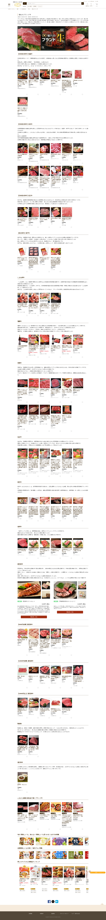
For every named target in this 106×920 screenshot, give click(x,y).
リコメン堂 (64, 92)
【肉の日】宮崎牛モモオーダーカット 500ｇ (33, 390)
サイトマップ (85, 1)
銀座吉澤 (41, 84)
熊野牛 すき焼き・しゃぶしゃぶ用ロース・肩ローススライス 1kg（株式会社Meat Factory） (23, 816)
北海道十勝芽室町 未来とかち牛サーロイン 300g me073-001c (78, 816)
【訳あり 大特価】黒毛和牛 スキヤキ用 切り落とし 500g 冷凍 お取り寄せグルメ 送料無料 (56, 641)
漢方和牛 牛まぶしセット (22, 785)
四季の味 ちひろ (31, 714)
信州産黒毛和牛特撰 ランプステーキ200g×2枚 (67, 709)
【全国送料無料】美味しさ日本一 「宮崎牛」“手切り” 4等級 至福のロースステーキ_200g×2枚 (45, 417)
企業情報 (30, 913)
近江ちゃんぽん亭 (20, 225)
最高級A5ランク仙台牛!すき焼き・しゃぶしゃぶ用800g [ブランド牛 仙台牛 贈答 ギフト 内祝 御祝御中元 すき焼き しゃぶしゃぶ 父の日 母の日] (45, 463)
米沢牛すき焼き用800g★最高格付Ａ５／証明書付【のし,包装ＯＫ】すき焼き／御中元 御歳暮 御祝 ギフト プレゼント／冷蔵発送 (33, 180)
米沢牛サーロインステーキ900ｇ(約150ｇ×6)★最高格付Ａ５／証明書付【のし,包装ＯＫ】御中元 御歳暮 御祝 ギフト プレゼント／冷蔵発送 (44, 180)
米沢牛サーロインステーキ (22, 177)
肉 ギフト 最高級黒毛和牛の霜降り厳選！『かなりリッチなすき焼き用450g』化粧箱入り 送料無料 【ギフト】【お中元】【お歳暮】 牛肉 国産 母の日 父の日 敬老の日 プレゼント (45, 644)
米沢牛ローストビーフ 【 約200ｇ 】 (66, 155)
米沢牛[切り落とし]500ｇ (56, 154)
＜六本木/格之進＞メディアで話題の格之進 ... (80, 879)
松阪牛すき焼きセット (44, 80)
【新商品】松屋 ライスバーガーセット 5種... (57, 879)
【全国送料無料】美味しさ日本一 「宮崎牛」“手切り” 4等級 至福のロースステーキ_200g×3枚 (34, 417)
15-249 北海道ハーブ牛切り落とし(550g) (56, 815)
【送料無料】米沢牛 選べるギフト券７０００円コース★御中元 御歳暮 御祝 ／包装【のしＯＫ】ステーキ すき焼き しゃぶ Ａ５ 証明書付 (56, 180)
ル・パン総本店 (20, 265)
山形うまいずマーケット (55, 158)
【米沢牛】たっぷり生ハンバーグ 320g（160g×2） (33, 155)
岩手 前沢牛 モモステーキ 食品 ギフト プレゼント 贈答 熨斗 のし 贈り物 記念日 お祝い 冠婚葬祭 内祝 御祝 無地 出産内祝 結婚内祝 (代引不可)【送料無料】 (56, 510)
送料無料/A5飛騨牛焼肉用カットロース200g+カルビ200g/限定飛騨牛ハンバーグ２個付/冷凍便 (34, 347)
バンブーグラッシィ (43, 556)
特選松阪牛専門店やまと (22, 88)
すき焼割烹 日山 (20, 680)
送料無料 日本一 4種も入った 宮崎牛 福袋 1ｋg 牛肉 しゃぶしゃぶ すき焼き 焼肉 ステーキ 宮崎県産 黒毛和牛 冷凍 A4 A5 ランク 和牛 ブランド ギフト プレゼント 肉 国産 (56, 419)
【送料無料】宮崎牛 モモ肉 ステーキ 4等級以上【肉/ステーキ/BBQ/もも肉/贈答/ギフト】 (56, 391)
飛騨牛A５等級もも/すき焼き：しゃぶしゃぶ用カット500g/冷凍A (78, 347)
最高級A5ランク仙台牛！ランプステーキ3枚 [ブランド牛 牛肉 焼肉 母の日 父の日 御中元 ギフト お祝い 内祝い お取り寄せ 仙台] (78, 463)
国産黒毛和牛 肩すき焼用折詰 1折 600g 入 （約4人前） (45, 677)
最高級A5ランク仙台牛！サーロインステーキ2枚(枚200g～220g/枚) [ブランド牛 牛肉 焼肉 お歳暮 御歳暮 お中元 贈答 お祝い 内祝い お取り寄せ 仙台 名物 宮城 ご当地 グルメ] (22, 464)
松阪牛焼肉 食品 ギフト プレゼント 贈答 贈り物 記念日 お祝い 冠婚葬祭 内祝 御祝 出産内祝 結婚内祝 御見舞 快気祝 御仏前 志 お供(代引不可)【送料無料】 (67, 84)
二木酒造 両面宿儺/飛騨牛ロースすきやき (22, 346)
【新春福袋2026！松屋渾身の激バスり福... (24, 879)
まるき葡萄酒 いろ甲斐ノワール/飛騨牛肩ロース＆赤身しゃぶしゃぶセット (56, 347)
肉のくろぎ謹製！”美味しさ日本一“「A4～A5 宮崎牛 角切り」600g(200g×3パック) (67, 391)
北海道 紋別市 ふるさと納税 (44, 819)
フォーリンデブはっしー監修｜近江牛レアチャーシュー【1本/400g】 (22, 219)
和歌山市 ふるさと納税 (32, 820)
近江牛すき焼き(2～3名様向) (56, 219)
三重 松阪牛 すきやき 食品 (77, 81)
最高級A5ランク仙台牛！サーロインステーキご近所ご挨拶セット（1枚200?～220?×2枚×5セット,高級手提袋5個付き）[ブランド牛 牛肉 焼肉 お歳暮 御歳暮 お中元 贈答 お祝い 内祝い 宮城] (56, 464)
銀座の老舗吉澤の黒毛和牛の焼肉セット (66, 677)
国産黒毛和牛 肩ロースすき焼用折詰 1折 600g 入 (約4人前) (22, 710)
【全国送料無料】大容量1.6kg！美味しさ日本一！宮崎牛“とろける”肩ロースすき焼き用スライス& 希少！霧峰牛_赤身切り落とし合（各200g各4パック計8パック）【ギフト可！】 (23, 420)
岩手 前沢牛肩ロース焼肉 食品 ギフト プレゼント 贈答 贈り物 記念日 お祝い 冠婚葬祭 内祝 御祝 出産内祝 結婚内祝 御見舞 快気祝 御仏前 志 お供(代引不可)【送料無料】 (67, 510)
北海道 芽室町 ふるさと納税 (77, 820)
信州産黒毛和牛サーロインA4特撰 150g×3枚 (55, 550)
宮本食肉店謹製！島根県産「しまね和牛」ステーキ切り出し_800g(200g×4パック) (23, 305)
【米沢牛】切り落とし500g (44, 155)
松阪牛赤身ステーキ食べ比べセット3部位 (55, 81)
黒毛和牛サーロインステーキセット (33, 677)
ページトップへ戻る (102, 904)
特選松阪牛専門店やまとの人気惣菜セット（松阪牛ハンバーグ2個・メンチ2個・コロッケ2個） (22, 82)
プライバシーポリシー (64, 913)
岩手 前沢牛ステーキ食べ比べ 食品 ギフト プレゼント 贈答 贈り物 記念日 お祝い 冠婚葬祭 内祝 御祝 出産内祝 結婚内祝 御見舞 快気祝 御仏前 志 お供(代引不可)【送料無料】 (34, 510)
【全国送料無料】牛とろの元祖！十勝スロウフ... (35, 879)
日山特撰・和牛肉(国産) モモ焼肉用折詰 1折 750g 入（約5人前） (45, 710)
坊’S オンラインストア (54, 397)
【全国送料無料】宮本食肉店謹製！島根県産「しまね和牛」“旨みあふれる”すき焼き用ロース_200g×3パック (55, 306)
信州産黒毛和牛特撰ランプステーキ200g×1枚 (22, 550)
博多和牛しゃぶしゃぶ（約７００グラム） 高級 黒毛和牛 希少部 (67, 641)
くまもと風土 (75, 685)
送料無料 (34, 6)
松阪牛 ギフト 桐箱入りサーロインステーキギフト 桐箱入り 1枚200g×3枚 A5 (22, 110)
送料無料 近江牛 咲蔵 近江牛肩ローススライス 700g (33, 219)
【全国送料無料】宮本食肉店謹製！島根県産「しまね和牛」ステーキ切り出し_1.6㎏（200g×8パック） (34, 306)
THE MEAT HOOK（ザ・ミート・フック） (67, 647)
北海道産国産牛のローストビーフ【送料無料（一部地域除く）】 (55, 677)
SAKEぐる (19, 351)
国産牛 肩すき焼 (21, 676)
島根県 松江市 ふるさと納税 (66, 827)
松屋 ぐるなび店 (22, 885)
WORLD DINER (53, 683)
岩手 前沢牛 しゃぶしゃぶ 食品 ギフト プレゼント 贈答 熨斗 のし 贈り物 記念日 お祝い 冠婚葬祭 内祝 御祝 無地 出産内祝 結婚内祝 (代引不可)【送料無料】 (22, 510)
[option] (26, 841)
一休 (40, 223)
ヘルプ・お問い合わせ (91, 1)
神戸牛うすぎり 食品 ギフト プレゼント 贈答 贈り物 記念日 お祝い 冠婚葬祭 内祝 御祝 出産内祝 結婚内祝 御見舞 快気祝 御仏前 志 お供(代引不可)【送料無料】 (56, 261)
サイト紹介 (96, 1)
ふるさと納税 (29, 6)
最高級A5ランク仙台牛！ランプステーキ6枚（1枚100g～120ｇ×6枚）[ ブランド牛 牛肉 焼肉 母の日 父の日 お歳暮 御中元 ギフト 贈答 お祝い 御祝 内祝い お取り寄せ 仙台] (33, 463)
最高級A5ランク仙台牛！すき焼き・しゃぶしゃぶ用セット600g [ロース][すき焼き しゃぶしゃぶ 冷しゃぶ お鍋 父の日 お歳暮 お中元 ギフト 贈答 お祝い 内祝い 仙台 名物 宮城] (67, 463)
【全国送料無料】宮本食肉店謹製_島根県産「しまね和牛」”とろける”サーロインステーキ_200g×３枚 (45, 306)
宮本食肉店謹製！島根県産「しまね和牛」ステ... (68, 879)
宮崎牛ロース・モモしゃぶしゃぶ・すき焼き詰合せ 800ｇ (66, 417)
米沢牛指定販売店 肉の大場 (33, 161)
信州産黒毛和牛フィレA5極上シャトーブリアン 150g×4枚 (67, 550)
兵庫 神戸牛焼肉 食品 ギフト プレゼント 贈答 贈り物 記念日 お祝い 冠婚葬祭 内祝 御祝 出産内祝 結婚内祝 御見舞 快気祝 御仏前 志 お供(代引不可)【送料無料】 (33, 261)
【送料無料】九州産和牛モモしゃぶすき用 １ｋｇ (44, 390)
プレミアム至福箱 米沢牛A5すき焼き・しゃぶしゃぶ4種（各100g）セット (67, 178)
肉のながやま (20, 400)
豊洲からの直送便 (44, 884)
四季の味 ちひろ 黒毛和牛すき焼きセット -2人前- (34, 709)
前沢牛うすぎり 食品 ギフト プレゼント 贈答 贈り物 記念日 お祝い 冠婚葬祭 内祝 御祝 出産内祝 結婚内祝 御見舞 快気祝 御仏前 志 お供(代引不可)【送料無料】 (45, 510)
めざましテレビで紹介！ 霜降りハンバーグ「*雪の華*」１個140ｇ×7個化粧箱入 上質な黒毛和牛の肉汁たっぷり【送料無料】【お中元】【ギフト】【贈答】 (33, 643)
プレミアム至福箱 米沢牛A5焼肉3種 (22, 155)
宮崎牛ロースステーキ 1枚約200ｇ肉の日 (78, 390)
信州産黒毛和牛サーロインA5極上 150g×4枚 (78, 550)
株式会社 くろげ (64, 183)
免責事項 (53, 913)
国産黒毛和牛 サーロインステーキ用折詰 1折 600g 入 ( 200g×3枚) (56, 710)
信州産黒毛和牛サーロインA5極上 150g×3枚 (33, 550)
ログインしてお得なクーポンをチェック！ (98, 872)
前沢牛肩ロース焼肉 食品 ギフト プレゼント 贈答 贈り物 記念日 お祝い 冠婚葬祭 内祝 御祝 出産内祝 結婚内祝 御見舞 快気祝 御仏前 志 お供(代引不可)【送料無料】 (78, 510)
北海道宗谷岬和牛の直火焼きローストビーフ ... (46, 879)
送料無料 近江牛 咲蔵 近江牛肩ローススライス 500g (66, 219)
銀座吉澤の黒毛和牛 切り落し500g (22, 640)
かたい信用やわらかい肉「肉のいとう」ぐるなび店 (22, 474)
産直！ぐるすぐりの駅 (21, 312)
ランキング (40, 6)
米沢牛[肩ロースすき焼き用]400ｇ (78, 155)
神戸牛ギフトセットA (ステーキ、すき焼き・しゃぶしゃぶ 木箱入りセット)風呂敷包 (23, 259)
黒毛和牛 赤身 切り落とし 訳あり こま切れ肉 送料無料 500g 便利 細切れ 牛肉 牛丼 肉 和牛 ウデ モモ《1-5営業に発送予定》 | (78, 679)
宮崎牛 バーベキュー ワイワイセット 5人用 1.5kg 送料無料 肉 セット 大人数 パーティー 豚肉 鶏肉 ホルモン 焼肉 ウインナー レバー (22, 392)
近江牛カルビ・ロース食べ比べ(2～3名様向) (44, 219)
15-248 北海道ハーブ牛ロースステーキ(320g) (45, 815)
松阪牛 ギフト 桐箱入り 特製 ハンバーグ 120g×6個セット (33, 81)
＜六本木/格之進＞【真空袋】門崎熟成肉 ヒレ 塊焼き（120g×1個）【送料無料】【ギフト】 (34, 748)
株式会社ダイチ (20, 790)
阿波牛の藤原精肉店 (32, 651)
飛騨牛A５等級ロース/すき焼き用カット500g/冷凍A (67, 347)
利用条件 (41, 913)
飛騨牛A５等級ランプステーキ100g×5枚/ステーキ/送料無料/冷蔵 (45, 347)
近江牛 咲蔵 (31, 225)
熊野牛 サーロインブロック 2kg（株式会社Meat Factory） (33, 816)
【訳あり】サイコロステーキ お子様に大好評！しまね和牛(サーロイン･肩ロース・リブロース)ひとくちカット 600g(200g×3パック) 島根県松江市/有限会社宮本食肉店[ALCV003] (67, 819)
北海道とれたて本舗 (32, 355)
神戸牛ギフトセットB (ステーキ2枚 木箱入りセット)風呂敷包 (45, 259)
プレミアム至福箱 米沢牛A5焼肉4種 (78, 177)
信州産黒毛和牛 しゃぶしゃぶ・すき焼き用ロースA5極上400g (44, 550)
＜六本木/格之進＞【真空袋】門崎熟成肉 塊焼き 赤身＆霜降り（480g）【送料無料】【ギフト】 (22, 748)
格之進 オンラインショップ (22, 754)
